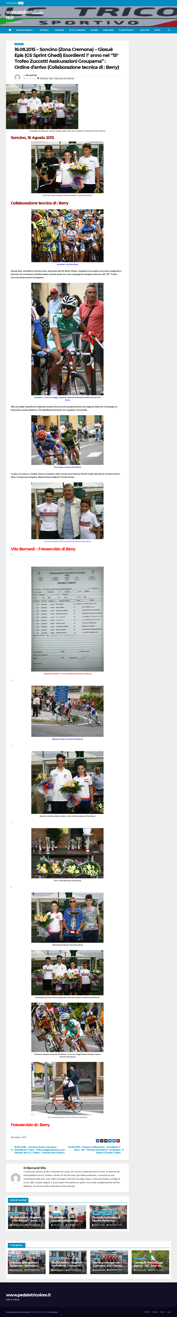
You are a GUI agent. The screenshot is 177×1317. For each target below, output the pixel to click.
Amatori (144, 30)
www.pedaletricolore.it (28, 1294)
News (162, 1312)
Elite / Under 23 (140, 1259)
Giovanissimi (107, 1214)
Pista (157, 30)
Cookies (155, 1312)
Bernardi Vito (31, 75)
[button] (169, 30)
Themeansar (53, 1312)
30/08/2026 (18, 1270)
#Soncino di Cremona (64, 78)
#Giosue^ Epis (46, 78)
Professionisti (24, 30)
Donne (94, 30)
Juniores (59, 30)
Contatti (146, 1312)
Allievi (95, 1211)
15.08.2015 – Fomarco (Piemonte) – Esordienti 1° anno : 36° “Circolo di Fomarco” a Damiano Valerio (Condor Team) (94, 1150)
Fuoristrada (126, 30)
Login (169, 1312)
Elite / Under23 (77, 30)
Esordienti (19, 44)
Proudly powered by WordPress (18, 1312)
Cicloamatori (105, 1211)
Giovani (44, 30)
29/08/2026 (100, 1270)
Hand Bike (108, 30)
